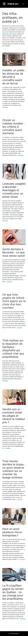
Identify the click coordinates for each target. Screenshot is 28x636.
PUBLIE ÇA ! (13, 4)
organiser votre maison (9, 34)
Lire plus (5, 107)
